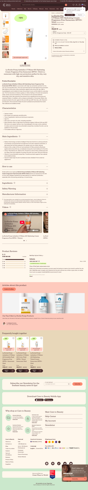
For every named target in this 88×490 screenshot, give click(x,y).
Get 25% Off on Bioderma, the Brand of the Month (73, 1)
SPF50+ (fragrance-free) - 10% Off (62, 33)
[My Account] (76, 5)
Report (31, 276)
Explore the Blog (9, 289)
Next (46, 36)
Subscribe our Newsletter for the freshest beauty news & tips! (41, 1)
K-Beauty (35, 8)
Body (46, 8)
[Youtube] (71, 463)
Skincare (41, 8)
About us (8, 442)
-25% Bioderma (22, 444)
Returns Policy (9, 462)
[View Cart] (79, 5)
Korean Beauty (22, 457)
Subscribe (77, 384)
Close (83, 9)
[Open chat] (85, 478)
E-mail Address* (49, 382)
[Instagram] (46, 463)
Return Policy (58, 47)
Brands (13, 8)
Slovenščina (39, 448)
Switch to (70, 15)
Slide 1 (26, 240)
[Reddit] (65, 463)
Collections (19, 8)
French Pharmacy (23, 454)
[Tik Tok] (59, 463)
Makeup (62, 8)
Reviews (8, 457)
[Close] (86, 466)
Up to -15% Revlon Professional (23, 447)
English (32, 448)
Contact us (9, 444)
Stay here (80, 15)
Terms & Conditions (9, 454)
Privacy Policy (9, 459)
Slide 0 (24, 240)
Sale (25, 8)
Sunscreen (52, 8)
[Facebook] (52, 463)
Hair (58, 8)
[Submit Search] (66, 5)
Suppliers (8, 464)
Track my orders (10, 448)
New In (29, 8)
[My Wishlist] (73, 5)
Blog (7, 446)
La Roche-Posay (58, 16)
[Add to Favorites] (13, 338)
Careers (8, 451)
